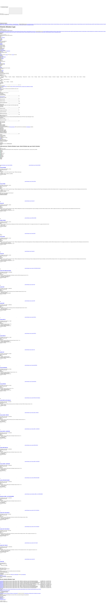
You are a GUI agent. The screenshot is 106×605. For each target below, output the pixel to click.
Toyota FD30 (2, 236)
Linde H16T (2, 286)
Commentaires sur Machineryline (29, 593)
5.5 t (3, 96)
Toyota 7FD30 (2, 183)
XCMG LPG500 (3, 220)
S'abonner (1, 573)
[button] (53, 19)
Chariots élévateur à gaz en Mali (15, 589)
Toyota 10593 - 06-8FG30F (5, 463)
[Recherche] (15, 11)
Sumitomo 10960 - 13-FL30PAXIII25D (7, 496)
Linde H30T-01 (2, 319)
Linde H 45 (1, 587)
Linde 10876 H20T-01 (4, 447)
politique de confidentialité (14, 574)
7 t (4, 96)
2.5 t (2, 96)
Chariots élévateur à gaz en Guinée (25, 589)
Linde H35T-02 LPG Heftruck (5, 400)
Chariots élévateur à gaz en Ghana (5, 589)
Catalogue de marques (37, 593)
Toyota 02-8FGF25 (3, 367)
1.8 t (0, 96)
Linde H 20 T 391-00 (3, 545)
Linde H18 (2, 561)
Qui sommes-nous (2, 590)
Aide (6, 590)
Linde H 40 (1, 586)
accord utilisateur (23, 574)
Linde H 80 (1, 584)
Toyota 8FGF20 (3, 383)
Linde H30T (2, 303)
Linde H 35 (1, 582)
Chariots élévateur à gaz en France (36, 589)
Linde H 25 (1, 581)
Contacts (8, 590)
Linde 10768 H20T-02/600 (5, 480)
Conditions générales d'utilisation (5, 593)
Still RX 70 (1, 583)
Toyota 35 (2, 203)
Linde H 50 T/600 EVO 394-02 (5, 270)
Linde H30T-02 (2, 335)
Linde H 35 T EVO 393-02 (4, 512)
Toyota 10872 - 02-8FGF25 (5, 431)
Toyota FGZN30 (3, 167)
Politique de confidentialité (14, 593)
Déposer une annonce (3, 194)
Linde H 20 (1, 585)
